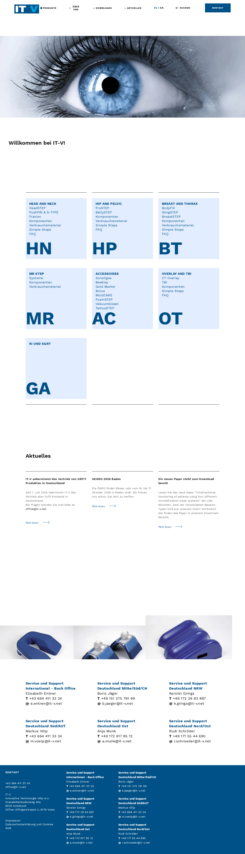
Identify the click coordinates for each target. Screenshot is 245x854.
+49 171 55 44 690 (189, 736)
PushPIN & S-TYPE (43, 212)
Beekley (102, 282)
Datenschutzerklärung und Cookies (29, 824)
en (162, 8)
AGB (8, 828)
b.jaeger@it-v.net (117, 703)
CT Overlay (170, 278)
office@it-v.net (36, 509)
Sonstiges (104, 278)
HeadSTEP (37, 208)
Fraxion (35, 216)
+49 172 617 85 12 (117, 736)
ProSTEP (102, 208)
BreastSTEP (171, 216)
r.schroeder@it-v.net (192, 741)
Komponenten (40, 221)
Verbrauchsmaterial (45, 225)
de (155, 8)
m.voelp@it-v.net (45, 741)
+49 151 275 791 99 (118, 698)
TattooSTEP (105, 308)
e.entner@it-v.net (46, 703)
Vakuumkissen (107, 304)
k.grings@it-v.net (189, 703)
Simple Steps (40, 229)
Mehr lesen (32, 522)
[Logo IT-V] (26, 8)
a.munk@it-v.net (117, 741)
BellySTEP (104, 212)
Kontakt (217, 8)
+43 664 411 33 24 (45, 698)
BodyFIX (168, 208)
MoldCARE (104, 295)
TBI (164, 282)
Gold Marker (105, 286)
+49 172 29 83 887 (189, 698)
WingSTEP (170, 212)
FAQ (32, 234)
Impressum (13, 820)
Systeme (36, 278)
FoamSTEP (104, 299)
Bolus (100, 291)
